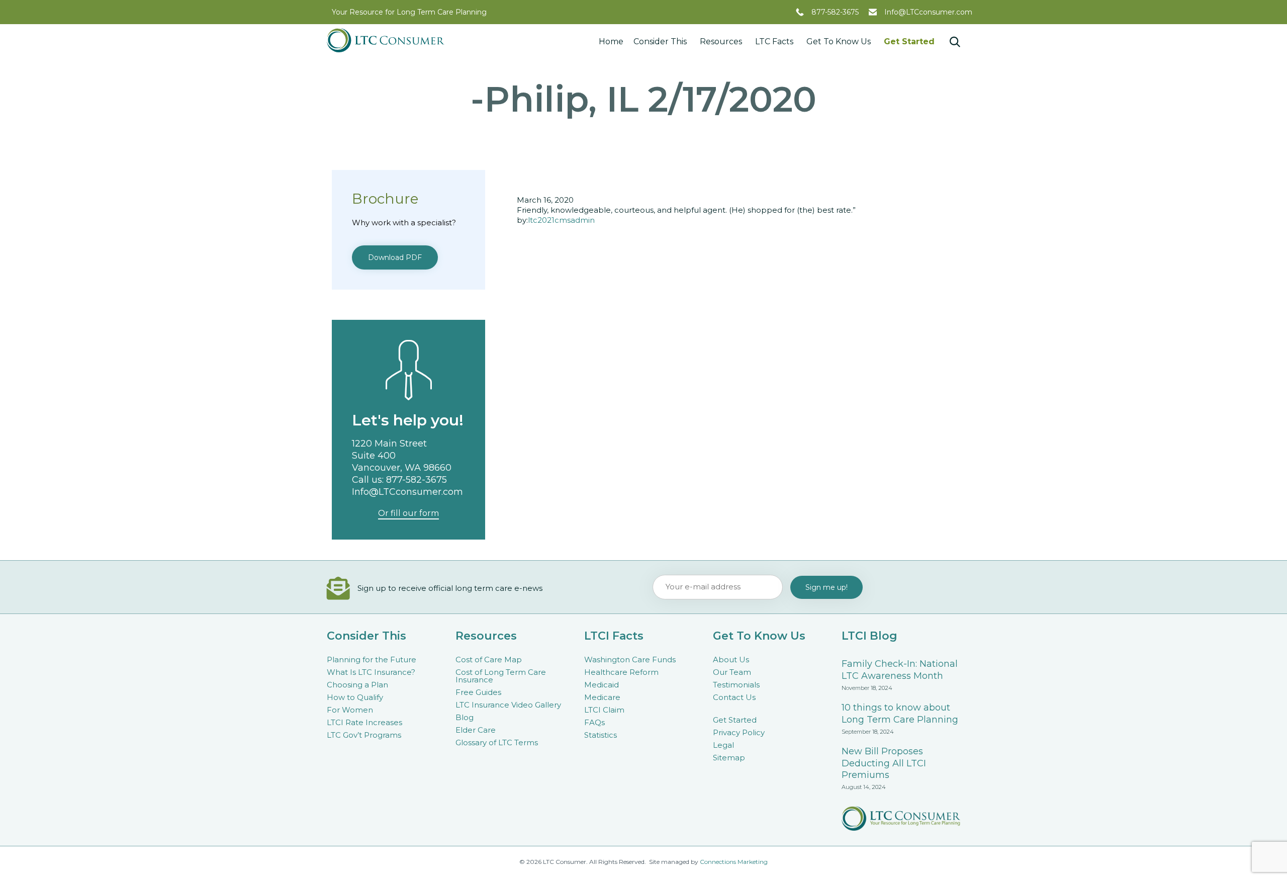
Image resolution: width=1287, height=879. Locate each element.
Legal (723, 745)
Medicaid (601, 684)
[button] (395, 257)
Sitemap (729, 757)
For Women (350, 710)
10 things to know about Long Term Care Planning (900, 713)
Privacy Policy (739, 732)
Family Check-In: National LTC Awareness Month (900, 669)
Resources (721, 41)
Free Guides (478, 692)
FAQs (594, 722)
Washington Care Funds (630, 659)
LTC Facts (774, 41)
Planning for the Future (371, 659)
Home (611, 41)
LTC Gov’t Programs (364, 735)
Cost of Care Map (488, 659)
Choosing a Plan (357, 684)
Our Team (732, 672)
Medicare (602, 697)
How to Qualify (355, 697)
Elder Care (475, 730)
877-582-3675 (835, 12)
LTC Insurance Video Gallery (508, 705)
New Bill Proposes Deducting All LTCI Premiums (884, 763)
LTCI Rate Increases (364, 722)
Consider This (660, 41)
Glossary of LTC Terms (496, 742)
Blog (464, 717)
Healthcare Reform (621, 672)
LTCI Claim (604, 710)
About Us (731, 659)
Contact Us (734, 697)
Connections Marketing (734, 861)
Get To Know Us (838, 41)
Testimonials (736, 684)
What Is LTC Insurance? (371, 672)
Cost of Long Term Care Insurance (500, 675)
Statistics (600, 735)
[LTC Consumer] (385, 40)
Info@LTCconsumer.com (928, 12)
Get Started (909, 41)
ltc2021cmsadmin (561, 220)
